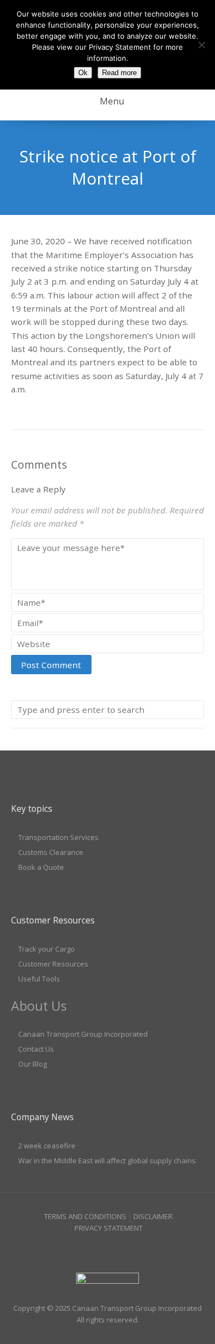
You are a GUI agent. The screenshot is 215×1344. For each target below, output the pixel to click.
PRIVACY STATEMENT (108, 1228)
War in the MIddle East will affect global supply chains (107, 1161)
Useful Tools (39, 979)
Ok (83, 73)
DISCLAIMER (153, 1216)
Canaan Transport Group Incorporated (83, 1034)
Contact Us (36, 1049)
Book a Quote (41, 867)
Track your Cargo (46, 949)
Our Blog (32, 1064)
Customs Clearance (50, 852)
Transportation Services (58, 837)
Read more (119, 73)
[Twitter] (129, 1249)
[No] (201, 44)
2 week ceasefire (47, 1146)
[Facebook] (86, 1249)
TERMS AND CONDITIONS (85, 1216)
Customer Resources (53, 964)
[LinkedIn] (107, 1249)
